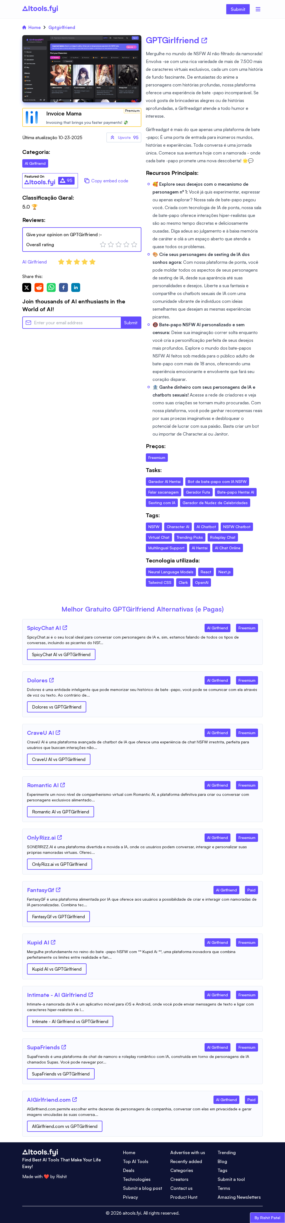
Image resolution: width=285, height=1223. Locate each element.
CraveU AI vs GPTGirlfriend (58, 759)
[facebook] (63, 287)
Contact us (181, 1188)
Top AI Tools (135, 1161)
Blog (222, 1161)
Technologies (137, 1179)
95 (128, 137)
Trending (227, 1152)
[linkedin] (75, 287)
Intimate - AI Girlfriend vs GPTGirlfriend (70, 1021)
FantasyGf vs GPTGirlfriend (58, 916)
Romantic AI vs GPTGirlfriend (60, 811)
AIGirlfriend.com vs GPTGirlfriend (64, 1126)
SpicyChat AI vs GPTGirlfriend (61, 654)
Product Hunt (183, 1197)
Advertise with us (187, 1152)
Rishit (61, 1176)
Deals (128, 1170)
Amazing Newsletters (239, 1197)
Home (34, 27)
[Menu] (258, 9)
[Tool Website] (65, 627)
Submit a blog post (142, 1188)
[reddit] (39, 287)
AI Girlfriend (34, 262)
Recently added (186, 1161)
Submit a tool (231, 1179)
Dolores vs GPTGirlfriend (56, 707)
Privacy (130, 1197)
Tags (222, 1170)
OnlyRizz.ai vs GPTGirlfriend (59, 864)
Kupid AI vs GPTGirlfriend (57, 969)
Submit (238, 9)
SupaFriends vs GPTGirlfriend (61, 1074)
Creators (179, 1179)
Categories (181, 1170)
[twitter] (26, 287)
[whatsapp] (51, 287)
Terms (224, 1188)
